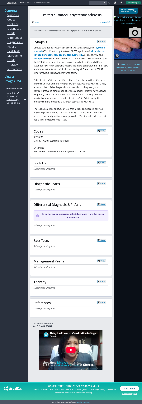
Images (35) (105, 22)
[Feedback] (122, 2)
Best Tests (13, 51)
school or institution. (83, 402)
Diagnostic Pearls (14, 31)
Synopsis (13, 15)
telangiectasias (41, 58)
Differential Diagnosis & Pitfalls (15, 42)
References (14, 69)
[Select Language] (116, 2)
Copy (102, 41)
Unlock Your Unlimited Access (73, 386)
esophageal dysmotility (71, 54)
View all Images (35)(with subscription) (128, 10)
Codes (11, 19)
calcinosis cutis (98, 51)
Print (36, 23)
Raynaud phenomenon (46, 54)
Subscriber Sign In (133, 3)
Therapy (12, 64)
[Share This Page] (110, 2)
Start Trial (129, 388)
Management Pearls (15, 58)
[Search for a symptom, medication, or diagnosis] (98, 3)
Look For (12, 24)
